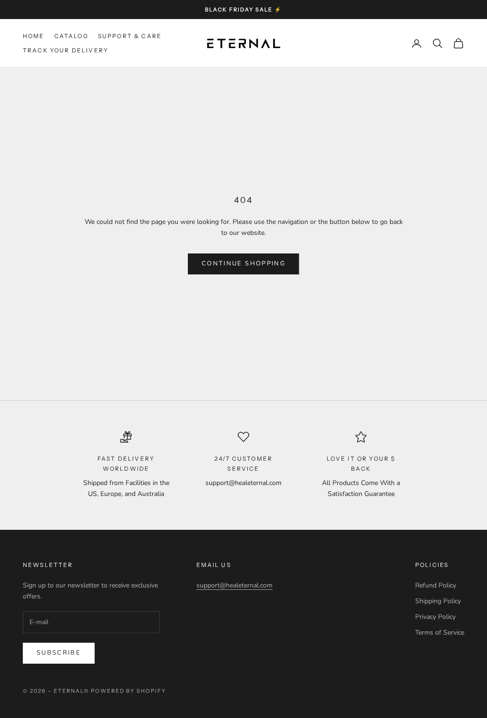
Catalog (71, 36)
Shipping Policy (438, 601)
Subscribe (59, 652)
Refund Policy (435, 585)
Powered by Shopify (128, 691)
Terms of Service (439, 632)
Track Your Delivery (65, 50)
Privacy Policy (435, 616)
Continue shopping (243, 263)
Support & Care (130, 36)
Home (34, 36)
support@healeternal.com (234, 585)
